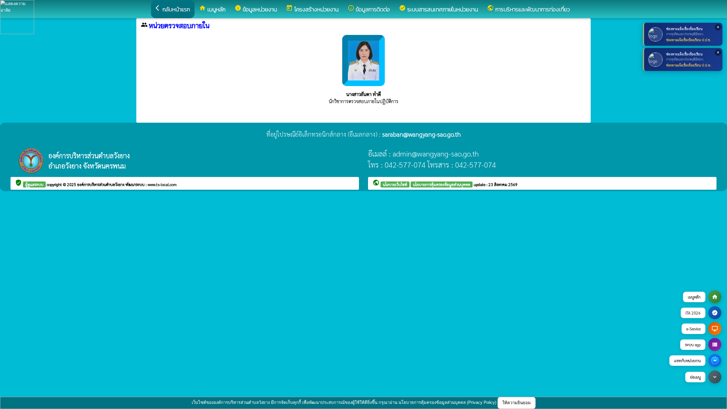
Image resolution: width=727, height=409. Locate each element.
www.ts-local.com (162, 184)
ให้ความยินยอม (516, 402)
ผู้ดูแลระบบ (34, 184)
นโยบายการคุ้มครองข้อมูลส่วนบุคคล (441, 184)
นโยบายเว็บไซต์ (395, 184)
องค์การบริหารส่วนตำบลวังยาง (101, 184)
